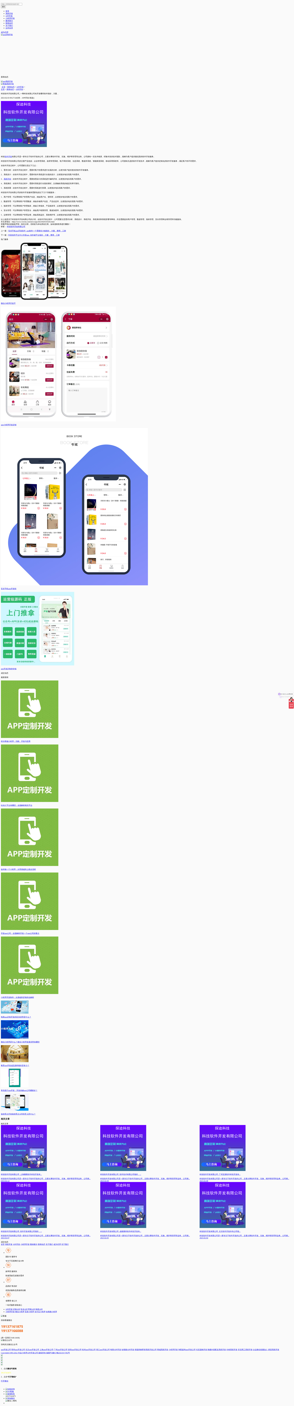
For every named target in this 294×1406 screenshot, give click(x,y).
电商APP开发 (115, 1350)
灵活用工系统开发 (245, 1350)
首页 (7, 11)
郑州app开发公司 (18, 1350)
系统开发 (9, 13)
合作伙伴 (9, 28)
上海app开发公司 (46, 1350)
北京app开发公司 (32, 1350)
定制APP (16, 1309)
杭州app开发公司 (89, 1350)
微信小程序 (19, 1312)
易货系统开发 (273, 1350)
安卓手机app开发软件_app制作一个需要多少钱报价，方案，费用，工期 (37, 231)
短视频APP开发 (128, 1350)
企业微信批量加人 (260, 1350)
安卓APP (24, 1309)
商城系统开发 (162, 1350)
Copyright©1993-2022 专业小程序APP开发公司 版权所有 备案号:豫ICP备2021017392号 (35, 1353)
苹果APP (31, 1309)
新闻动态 (9, 23)
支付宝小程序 (39, 1312)
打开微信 (4, 1381)
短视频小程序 (51, 1312)
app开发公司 (6, 1350)
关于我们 (9, 26)
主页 (3, 87)
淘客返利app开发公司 (187, 1350)
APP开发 (9, 16)
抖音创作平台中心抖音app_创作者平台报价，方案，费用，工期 (34, 235)
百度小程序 (29, 1312)
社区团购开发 (201, 1350)
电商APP (39, 1309)
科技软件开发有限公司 (16, 227)
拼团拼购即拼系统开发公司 (146, 1350)
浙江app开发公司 (103, 1350)
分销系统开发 (231, 1350)
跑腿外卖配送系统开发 (217, 1350)
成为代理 (4, 32)
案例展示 (9, 21)
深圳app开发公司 (75, 1350)
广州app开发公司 (60, 1350)
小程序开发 (10, 18)
